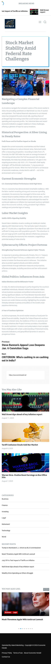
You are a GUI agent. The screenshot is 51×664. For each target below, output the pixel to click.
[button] (44, 589)
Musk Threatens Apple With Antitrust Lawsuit (18, 554)
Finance (5, 505)
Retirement (6, 524)
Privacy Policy (7, 653)
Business (5, 499)
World (4, 537)
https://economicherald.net (17, 375)
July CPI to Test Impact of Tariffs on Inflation (18, 560)
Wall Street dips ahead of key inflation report (22, 414)
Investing (5, 512)
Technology (6, 530)
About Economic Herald (32, 653)
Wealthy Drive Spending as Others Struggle (17, 573)
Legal (4, 518)
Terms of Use (18, 653)
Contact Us (6, 657)
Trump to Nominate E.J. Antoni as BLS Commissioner (21, 548)
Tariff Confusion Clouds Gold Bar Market (20, 445)
